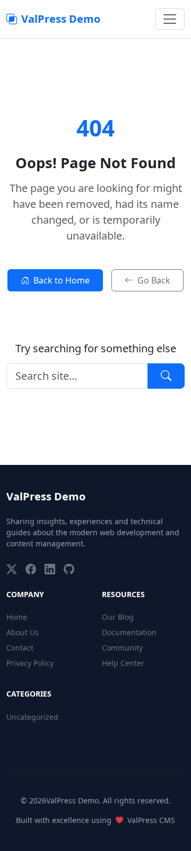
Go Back (153, 280)
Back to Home (61, 280)
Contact (19, 648)
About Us (22, 632)
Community (122, 648)
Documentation (129, 632)
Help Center (123, 663)
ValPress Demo (60, 19)
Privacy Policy (30, 663)
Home (16, 617)
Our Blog (118, 617)
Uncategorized (32, 717)
